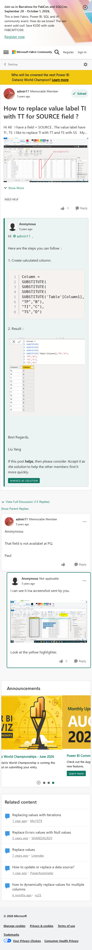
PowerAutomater (41, 873)
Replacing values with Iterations (36, 815)
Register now (14, 36)
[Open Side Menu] (6, 52)
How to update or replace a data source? (43, 867)
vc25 (38, 895)
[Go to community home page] (32, 52)
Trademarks (11, 934)
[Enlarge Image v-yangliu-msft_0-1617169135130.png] (46, 377)
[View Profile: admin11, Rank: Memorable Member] (9, 93)
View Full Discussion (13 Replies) (28, 502)
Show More (16, 188)
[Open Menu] (85, 64)
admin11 (23, 91)
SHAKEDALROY (41, 838)
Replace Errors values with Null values (41, 832)
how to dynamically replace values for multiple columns (48, 886)
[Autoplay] (38, 782)
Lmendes (37, 855)
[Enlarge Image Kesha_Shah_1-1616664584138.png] (48, 621)
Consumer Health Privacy (61, 941)
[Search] (57, 52)
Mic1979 (36, 821)
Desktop (13, 64)
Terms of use (66, 926)
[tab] (44, 782)
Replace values (23, 849)
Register (68, 52)
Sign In (82, 52)
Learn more (60, 79)
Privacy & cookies (41, 926)
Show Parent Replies (15, 508)
